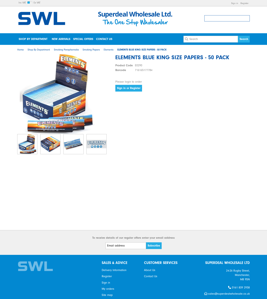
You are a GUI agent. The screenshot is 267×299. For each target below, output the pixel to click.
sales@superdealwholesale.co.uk (228, 293)
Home (20, 49)
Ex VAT (37, 2)
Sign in (234, 3)
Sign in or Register (128, 88)
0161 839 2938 (240, 287)
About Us (149, 270)
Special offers (83, 39)
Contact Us (104, 39)
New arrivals (61, 39)
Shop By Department (33, 39)
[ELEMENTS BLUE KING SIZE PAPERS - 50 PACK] (57, 94)
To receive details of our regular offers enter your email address (133, 237)
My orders (108, 288)
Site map (107, 295)
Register (244, 3)
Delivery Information (114, 270)
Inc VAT (22, 2)
